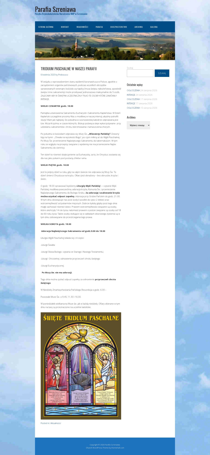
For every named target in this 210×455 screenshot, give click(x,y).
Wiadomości (82, 26)
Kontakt (65, 26)
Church (89, 447)
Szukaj (130, 67)
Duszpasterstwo (118, 26)
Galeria (154, 26)
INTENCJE (131, 94)
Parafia (99, 26)
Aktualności (55, 423)
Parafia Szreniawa (55, 9)
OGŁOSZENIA (133, 90)
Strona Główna (45, 26)
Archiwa (139, 26)
